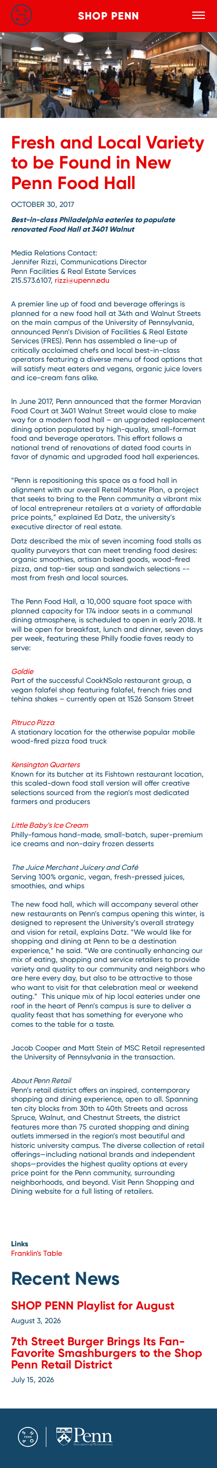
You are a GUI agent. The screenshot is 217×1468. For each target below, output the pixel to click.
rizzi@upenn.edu (82, 280)
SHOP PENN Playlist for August (92, 1305)
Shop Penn (108, 15)
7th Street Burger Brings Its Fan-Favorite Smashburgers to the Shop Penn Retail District (106, 1353)
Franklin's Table (36, 1253)
